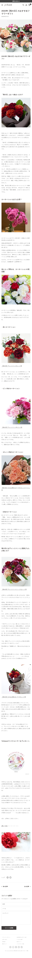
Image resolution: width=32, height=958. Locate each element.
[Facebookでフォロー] (16, 947)
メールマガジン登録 (20, 943)
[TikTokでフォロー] (22, 947)
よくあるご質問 (19, 939)
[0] (29, 5)
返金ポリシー (19, 941)
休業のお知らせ (16, 1)
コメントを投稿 (9, 928)
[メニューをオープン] (2, 5)
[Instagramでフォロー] (10, 947)
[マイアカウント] (26, 5)
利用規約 (4, 941)
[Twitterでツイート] (10, 877)
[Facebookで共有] (8, 877)
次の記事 (26, 886)
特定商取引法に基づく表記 (21, 937)
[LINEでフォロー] (13, 947)
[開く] (23, 5)
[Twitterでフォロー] (19, 947)
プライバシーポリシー (6, 937)
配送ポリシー (4, 943)
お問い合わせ (4, 939)
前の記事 (5, 886)
